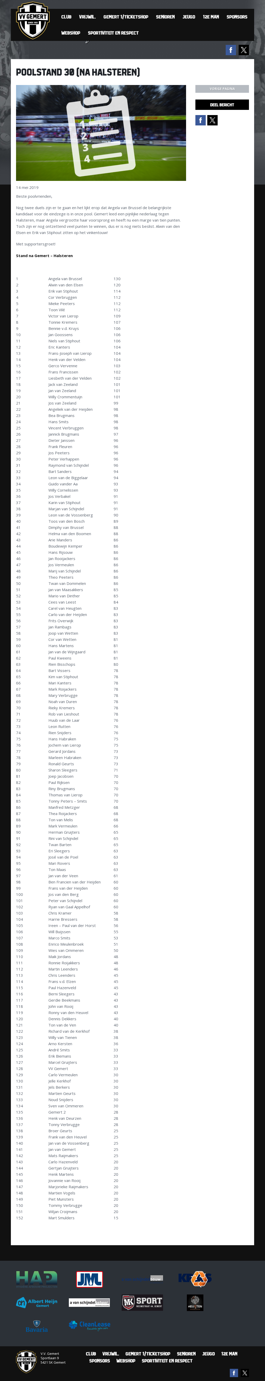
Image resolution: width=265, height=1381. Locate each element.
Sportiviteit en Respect (113, 32)
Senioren (165, 16)
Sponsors (237, 16)
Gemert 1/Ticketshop (126, 16)
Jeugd (188, 16)
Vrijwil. (87, 16)
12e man (211, 16)
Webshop (70, 32)
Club (66, 16)
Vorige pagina (222, 89)
